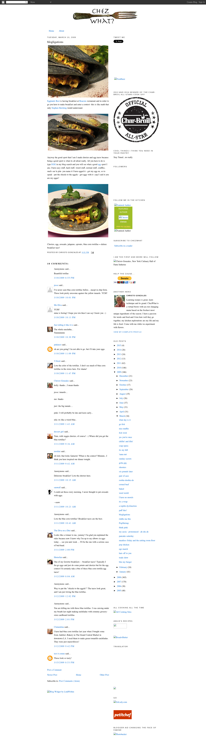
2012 (119, 358)
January (122, 571)
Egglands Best (53, 100)
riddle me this (125, 518)
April (121, 411)
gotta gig (123, 462)
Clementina (59, 626)
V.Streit (57, 361)
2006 (119, 586)
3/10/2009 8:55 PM (64, 277)
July (121, 398)
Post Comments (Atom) (69, 680)
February (123, 567)
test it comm (59, 653)
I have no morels (126, 497)
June (121, 402)
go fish (122, 424)
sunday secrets (125, 458)
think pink (123, 527)
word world (124, 493)
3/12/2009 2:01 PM (64, 619)
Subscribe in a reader (123, 245)
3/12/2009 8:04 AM (64, 576)
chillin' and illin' (126, 441)
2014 (119, 349)
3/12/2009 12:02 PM (65, 596)
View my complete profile (128, 332)
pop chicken (124, 544)
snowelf (57, 487)
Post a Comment (54, 669)
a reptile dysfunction (128, 505)
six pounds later (126, 471)
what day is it (125, 419)
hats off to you (125, 553)
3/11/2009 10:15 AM (65, 480)
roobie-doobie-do (126, 480)
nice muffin (124, 428)
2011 (119, 363)
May (121, 407)
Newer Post (52, 674)
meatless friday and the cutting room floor (137, 540)
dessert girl (59, 431)
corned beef (124, 484)
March (122, 415)
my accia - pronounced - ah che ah (133, 531)
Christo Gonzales (61, 380)
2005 (119, 590)
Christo (123, 222)
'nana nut (123, 454)
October (122, 384)
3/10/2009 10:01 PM (65, 297)
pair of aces (124, 475)
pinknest (57, 344)
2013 (119, 354)
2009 (119, 372)
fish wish (123, 432)
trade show (123, 557)
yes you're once (125, 437)
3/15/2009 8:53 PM (64, 662)
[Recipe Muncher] (115, 688)
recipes (127, 226)
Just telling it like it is (63, 324)
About (61, 30)
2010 (119, 367)
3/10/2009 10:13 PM (65, 317)
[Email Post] (92, 252)
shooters (122, 467)
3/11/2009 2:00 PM (64, 549)
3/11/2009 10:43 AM (65, 523)
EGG (53, 164)
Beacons (83, 100)
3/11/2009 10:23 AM (65, 506)
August (122, 393)
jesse (56, 285)
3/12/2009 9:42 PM (64, 646)
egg (99, 164)
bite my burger (125, 561)
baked (121, 488)
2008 (119, 577)
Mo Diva (58, 305)
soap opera (123, 445)
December (123, 375)
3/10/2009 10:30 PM (65, 337)
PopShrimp (124, 523)
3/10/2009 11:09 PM (65, 353)
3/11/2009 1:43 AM (64, 424)
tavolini (57, 451)
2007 (119, 581)
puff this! (123, 510)
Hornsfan (58, 557)
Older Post (104, 674)
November (123, 380)
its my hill (123, 449)
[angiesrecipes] (120, 627)
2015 (119, 345)
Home (51, 30)
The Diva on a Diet (62, 530)
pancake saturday (126, 536)
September (123, 389)
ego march (123, 548)
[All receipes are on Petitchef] (123, 718)
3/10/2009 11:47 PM (65, 373)
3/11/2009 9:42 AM (64, 463)
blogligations (55, 42)
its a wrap (123, 501)
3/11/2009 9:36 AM (64, 443)
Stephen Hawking (59, 107)
